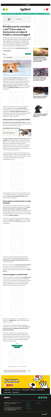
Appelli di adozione (16, 389)
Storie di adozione (25, 389)
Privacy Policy (28, 405)
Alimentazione (7, 389)
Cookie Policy (28, 407)
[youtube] (44, 397)
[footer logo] (13, 398)
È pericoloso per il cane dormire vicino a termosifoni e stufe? (40, 97)
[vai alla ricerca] (7, 9)
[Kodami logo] (25, 9)
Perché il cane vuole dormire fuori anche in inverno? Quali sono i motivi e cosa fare (39, 79)
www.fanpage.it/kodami (15, 370)
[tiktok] (39, 397)
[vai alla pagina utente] (44, 9)
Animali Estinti (16, 392)
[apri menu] (4, 9)
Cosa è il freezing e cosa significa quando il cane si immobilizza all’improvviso (40, 115)
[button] (5, 385)
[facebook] (46, 397)
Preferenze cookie (29, 408)
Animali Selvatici (7, 392)
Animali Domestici (41, 389)
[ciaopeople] (44, 414)
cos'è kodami (28, 402)
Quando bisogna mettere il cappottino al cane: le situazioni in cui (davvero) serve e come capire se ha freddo (40, 59)
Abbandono (33, 389)
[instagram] (41, 397)
